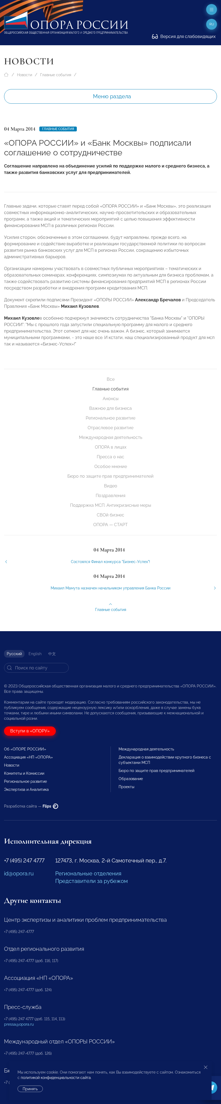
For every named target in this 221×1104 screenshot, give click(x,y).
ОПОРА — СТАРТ (110, 524)
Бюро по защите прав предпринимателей (110, 476)
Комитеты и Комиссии (24, 773)
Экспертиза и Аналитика (26, 789)
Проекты (126, 787)
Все (111, 379)
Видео (110, 485)
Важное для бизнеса (110, 408)
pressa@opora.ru (19, 1024)
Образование (131, 779)
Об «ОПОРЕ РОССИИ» (25, 749)
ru (211, 24)
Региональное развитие (110, 418)
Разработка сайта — (28, 806)
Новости (24, 75)
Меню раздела (112, 96)
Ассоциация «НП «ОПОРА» (28, 757)
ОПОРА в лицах (110, 447)
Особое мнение (110, 466)
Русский (14, 654)
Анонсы (111, 398)
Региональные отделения (88, 873)
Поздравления (110, 495)
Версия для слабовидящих (187, 36)
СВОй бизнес (110, 515)
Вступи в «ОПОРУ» (30, 730)
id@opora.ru (19, 873)
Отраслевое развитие (110, 427)
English (35, 654)
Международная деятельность (110, 437)
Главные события (55, 75)
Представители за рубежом (91, 881)
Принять (30, 1089)
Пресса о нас (110, 456)
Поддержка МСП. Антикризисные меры (110, 505)
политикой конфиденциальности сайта (56, 1077)
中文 (52, 654)
